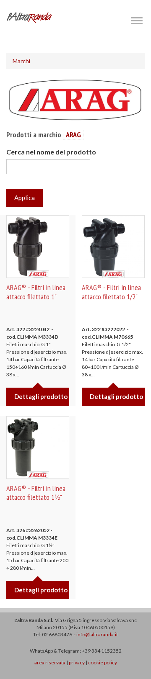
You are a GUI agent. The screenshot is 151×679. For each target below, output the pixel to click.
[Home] (29, 17)
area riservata (49, 662)
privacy (77, 662)
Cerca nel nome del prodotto (51, 152)
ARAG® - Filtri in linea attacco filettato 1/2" (111, 292)
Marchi (21, 60)
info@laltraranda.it (97, 634)
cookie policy (102, 662)
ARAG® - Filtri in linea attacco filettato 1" (35, 292)
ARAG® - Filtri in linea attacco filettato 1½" (35, 493)
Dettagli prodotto (41, 396)
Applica (24, 197)
